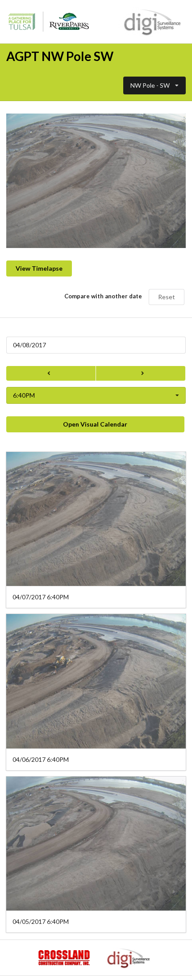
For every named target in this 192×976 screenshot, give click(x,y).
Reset (166, 297)
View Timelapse (39, 268)
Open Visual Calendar (95, 424)
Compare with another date (103, 296)
